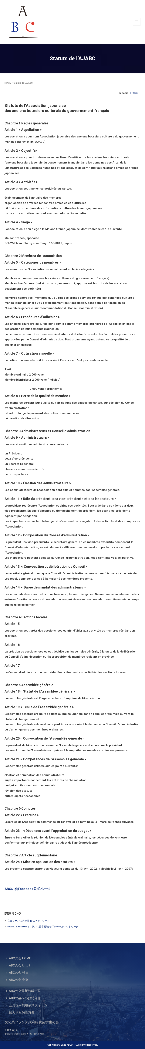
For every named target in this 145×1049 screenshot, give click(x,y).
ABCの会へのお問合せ (25, 998)
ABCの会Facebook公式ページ (27, 889)
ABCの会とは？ (20, 965)
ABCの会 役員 (19, 972)
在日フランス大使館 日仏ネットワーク (28, 920)
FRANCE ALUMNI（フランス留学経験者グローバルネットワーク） (44, 926)
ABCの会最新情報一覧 (25, 991)
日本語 (134, 93)
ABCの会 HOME (20, 958)
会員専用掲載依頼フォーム (28, 1005)
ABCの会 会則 (19, 980)
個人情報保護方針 (22, 1012)
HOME (8, 83)
